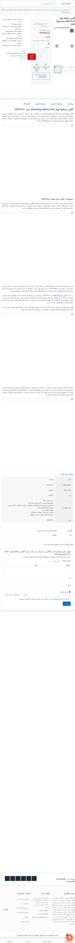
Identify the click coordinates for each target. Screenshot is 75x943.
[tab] (57, 69)
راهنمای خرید (25, 903)
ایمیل (69, 585)
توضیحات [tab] (70, 104)
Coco (21, 58)
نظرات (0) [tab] (27, 104)
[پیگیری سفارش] (47, 940)
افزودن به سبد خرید (31, 56)
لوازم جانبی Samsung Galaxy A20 (26, 10)
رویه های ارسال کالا (23, 908)
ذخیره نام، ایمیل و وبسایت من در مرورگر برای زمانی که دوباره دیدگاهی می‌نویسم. (44, 599)
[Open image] (72, 30)
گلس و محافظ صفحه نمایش (18, 55)
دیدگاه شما (38, 565)
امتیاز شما (66, 561)
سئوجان (19, 935)
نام (70, 578)
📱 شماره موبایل (65, 592)
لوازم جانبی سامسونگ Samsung (46, 10)
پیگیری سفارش (47, 941)
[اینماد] (5, 909)
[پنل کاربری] (9, 940)
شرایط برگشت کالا (23, 912)
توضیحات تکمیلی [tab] (40, 104)
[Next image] (72, 46)
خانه (69, 10)
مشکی (54, 535)
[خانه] (66, 940)
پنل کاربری (9, 941)
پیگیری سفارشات (23, 899)
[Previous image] (56, 46)
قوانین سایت (25, 921)
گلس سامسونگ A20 (59, 295)
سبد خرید (28, 941)
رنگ (49, 43)
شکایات (26, 917)
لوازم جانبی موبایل (62, 10)
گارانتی (48, 37)
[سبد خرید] (28, 940)
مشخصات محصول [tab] (56, 104)
